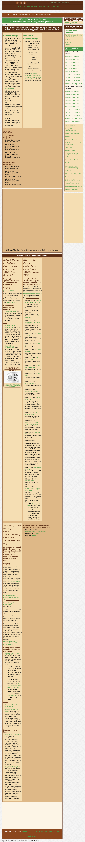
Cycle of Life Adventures (72, 180)
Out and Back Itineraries (72, 122)
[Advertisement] (32, 816)
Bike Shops (68, 163)
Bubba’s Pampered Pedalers (74, 186)
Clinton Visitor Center (32, 480)
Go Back (5, 24)
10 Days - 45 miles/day (72, 74)
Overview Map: (10, 35)
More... (59, 6)
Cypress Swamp (30, 383)
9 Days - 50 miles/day (72, 71)
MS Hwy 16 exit (32, 358)
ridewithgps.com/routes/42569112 (32, 293)
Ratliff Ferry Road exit (32, 366)
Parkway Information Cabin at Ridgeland (32, 423)
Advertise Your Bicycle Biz (73, 174)
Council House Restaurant (10, 326)
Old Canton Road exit (31, 413)
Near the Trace (32, 6)
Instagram (43, 831)
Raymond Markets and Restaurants (12, 705)
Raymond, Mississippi (12, 734)
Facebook (33, 831)
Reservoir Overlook (31, 391)
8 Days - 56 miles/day (72, 68)
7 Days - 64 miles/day (72, 65)
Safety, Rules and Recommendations (70, 129)
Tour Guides (68, 147)
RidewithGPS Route (12, 302)
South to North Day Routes (73, 118)
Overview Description (9, 595)
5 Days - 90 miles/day (72, 59)
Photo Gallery (69, 40)
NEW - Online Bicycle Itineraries (72, 49)
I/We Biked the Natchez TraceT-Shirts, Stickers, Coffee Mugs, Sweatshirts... (12, 385)
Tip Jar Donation (70, 126)
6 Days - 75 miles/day (72, 62)
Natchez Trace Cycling (72, 183)
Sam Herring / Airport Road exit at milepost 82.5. (14, 685)
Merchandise (54, 831)
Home (24, 831)
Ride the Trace (44, 6)
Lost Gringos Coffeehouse (9, 347)
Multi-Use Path (9, 88)
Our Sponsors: (69, 177)
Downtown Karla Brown (72, 189)
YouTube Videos (70, 150)
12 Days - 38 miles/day (72, 77)
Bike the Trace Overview (71, 31)
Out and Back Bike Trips (72, 160)
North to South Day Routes (73, 84)
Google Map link (12, 695)
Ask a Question (71, 23)
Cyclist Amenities (8, 599)
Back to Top (32, 836)
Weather (67, 137)
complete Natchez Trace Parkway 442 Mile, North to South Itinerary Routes (33, 76)
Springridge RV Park (12, 654)
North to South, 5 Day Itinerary (35, 531)
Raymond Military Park (12, 767)
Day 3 (37, 533)
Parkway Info (21, 6)
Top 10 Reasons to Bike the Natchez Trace (73, 36)
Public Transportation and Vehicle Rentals (73, 143)
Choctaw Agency (31, 442)
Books (67, 157)
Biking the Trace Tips (71, 154)
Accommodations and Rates (11, 597)
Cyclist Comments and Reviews (72, 43)
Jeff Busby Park (10, 311)
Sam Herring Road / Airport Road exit (32, 488)
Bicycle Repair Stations (72, 133)
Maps (53, 6)
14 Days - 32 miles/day (72, 81)
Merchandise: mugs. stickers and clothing (71, 167)
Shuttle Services (70, 171)
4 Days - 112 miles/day (72, 56)
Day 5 (34, 535)
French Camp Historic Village (33, 301)
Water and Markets (71, 140)
